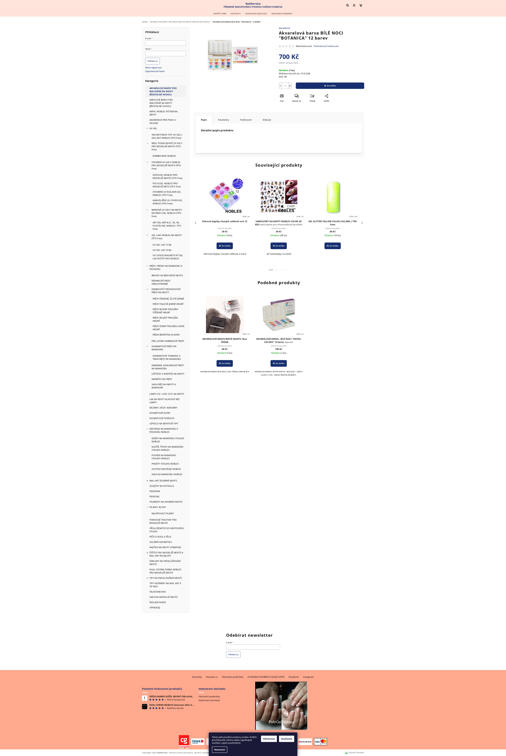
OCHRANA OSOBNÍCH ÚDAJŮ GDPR (266, 676)
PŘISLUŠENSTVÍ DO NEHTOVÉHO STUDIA (166, 530)
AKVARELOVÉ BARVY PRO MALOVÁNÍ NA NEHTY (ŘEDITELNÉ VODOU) (163, 91)
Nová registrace (153, 67)
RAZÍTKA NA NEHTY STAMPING (165, 547)
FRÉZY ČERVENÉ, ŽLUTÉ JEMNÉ (168, 298)
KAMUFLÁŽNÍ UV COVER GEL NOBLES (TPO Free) (167, 202)
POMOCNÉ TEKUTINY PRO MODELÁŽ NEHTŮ (163, 521)
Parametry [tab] (223, 119)
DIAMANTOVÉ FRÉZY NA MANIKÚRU (164, 348)
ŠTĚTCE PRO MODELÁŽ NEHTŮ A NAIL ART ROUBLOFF (166, 554)
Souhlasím (286, 738)
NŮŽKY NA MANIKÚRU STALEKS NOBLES (168, 440)
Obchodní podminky (232, 676)
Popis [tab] (204, 119)
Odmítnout (269, 738)
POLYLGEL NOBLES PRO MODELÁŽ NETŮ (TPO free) (167, 185)
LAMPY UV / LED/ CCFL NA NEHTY (166, 393)
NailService (284, 28)
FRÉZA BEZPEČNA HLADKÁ (166, 334)
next (362, 223)
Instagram (308, 676)
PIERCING (154, 496)
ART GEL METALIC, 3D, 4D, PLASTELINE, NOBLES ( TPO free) (167, 225)
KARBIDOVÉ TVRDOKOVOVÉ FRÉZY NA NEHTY (166, 291)
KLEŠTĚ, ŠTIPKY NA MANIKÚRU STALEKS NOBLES (167, 448)
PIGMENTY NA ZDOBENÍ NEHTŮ (165, 501)
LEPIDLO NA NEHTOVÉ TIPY (163, 423)
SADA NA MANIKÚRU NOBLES (167, 474)
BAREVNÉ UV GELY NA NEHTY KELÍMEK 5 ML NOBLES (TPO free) (167, 213)
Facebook (294, 676)
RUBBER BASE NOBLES (164, 155)
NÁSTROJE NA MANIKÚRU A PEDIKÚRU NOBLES (163, 430)
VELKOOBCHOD (157, 591)
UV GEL (153, 128)
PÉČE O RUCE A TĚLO (160, 536)
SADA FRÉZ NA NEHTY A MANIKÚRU (164, 386)
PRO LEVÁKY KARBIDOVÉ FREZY (168, 341)
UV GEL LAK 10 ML (162, 250)
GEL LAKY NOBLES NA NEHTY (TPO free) (167, 237)
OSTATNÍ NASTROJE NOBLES (166, 469)
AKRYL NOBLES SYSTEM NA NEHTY (163, 113)
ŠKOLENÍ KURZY (157, 602)
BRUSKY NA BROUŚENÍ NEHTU (167, 275)
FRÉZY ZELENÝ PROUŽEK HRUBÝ (165, 319)
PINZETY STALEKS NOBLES (165, 463)
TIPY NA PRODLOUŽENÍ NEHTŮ (165, 578)
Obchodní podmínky (209, 696)
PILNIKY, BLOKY (157, 507)
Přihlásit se (153, 61)
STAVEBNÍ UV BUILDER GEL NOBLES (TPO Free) (167, 193)
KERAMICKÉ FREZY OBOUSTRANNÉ (161, 282)
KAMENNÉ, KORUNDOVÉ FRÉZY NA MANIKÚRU (168, 367)
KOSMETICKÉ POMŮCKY (161, 418)
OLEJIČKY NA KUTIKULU (161, 486)
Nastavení (219, 749)
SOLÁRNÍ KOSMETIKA (160, 542)
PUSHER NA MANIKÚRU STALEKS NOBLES (164, 457)
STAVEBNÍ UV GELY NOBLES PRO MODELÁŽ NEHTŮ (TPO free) (166, 165)
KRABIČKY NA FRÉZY (162, 379)
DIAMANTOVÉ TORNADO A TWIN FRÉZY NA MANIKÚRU (167, 357)
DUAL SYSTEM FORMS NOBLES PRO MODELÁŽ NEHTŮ (165, 571)
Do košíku (331, 85)
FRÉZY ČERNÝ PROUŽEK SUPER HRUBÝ (168, 328)
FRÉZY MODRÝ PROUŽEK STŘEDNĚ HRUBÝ (165, 311)
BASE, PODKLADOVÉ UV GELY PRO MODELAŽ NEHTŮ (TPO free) (167, 146)
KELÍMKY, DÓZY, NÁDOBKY (163, 407)
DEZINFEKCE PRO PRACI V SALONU (162, 121)
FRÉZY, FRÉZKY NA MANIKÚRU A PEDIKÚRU (165, 267)
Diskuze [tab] (267, 119)
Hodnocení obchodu (209, 700)
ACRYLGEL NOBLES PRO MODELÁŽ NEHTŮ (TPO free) (168, 176)
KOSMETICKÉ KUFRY (159, 413)
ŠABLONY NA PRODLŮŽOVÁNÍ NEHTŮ (165, 563)
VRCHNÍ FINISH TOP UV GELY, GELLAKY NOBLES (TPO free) (167, 136)
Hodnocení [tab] (246, 119)
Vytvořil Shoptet (356, 752)
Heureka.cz (212, 676)
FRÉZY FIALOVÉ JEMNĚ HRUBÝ (168, 304)
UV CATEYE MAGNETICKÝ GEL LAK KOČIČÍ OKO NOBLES (168, 257)
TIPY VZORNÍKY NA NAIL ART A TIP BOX (165, 585)
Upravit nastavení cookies (206, 752)
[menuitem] (219, 14)
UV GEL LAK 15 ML (162, 244)
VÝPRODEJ (154, 607)
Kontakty (197, 676)
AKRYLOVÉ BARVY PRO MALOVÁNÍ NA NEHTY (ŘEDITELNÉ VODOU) (161, 103)
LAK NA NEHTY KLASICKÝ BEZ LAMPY (164, 401)
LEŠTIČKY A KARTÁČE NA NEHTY (168, 373)
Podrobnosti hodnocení (326, 46)
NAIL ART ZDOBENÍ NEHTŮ (163, 480)
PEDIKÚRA (154, 491)
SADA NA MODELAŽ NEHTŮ (163, 597)
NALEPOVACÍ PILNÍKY (163, 513)
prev (196, 223)
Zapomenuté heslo (155, 71)
